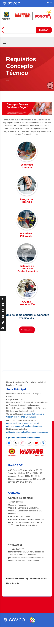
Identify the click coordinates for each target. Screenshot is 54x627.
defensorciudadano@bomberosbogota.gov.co (25, 426)
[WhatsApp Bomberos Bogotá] (3, 317)
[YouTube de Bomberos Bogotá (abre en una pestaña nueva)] (36, 443)
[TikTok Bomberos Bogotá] (3, 322)
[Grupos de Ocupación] (27, 278)
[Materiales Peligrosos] (27, 210)
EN (48, 2)
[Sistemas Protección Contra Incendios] (27, 244)
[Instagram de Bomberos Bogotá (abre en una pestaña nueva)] (22, 443)
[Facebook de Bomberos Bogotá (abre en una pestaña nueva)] (9, 443)
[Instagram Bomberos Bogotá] (3, 305)
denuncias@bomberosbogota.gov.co (22, 423)
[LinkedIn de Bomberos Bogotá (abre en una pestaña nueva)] (43, 443)
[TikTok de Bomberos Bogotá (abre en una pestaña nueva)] (29, 443)
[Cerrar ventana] (50, 85)
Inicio (7, 80)
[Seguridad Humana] (27, 141)
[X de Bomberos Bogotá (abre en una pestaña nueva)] (16, 443)
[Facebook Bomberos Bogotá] (3, 299)
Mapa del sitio (12, 583)
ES (51, 2)
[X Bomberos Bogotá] (3, 311)
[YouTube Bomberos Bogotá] (3, 328)
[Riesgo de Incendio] (27, 175)
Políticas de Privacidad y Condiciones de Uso (26, 578)
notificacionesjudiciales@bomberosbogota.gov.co (27, 432)
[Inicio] (27, 15)
